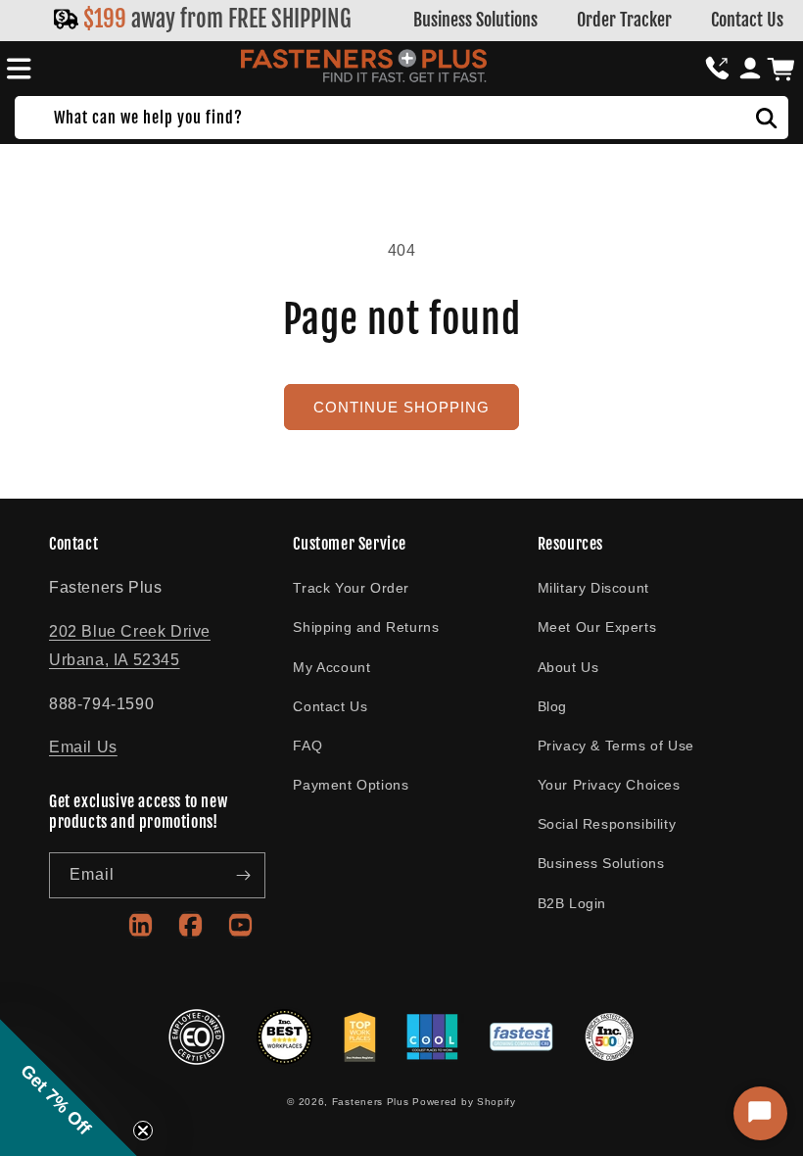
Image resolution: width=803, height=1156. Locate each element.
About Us (568, 667)
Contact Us (747, 19)
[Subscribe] (242, 875)
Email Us (83, 747)
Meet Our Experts (597, 627)
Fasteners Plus (370, 1101)
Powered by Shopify (464, 1101)
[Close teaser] (143, 1130)
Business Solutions (475, 19)
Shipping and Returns (366, 627)
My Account (331, 667)
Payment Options (350, 785)
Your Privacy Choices (609, 785)
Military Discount (593, 588)
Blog (552, 706)
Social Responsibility (607, 824)
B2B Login (572, 903)
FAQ (307, 745)
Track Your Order (351, 588)
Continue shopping (401, 407)
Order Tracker (624, 19)
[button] (15, 68)
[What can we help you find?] (766, 117)
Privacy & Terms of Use (616, 745)
